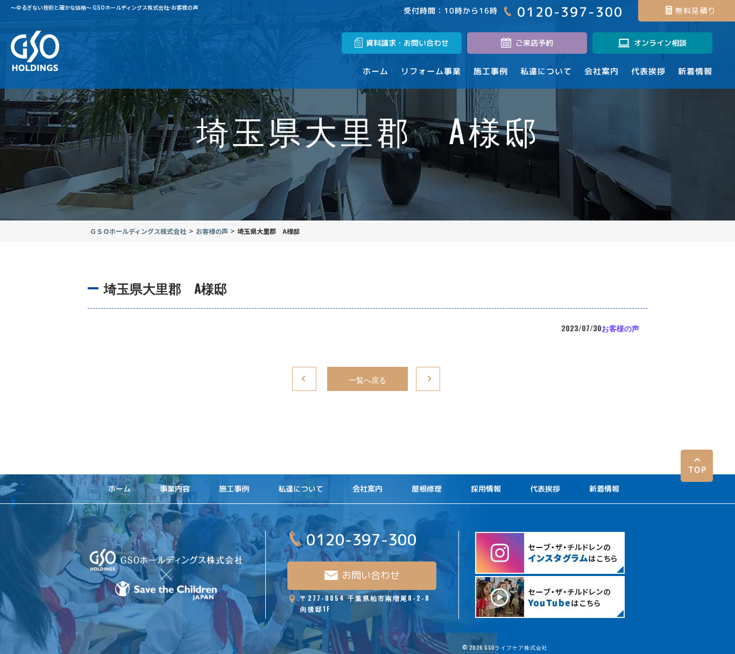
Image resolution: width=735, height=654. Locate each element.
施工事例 (234, 489)
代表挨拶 (545, 489)
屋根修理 (427, 489)
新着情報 (604, 489)
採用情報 (486, 489)
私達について (300, 489)
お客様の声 (620, 327)
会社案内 (367, 489)
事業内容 (175, 489)
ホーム (119, 489)
